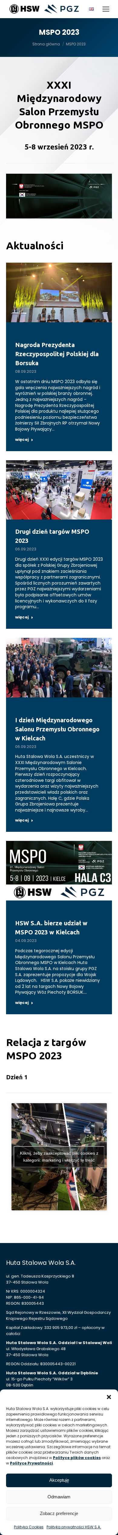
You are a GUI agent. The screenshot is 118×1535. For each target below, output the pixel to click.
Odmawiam (59, 1496)
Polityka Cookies (29, 1527)
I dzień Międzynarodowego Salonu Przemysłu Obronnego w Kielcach (57, 729)
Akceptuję (59, 1480)
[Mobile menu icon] (106, 9)
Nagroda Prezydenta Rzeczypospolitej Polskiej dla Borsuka (57, 353)
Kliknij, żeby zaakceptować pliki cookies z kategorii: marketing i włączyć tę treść (59, 1157)
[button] (109, 1397)
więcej (22, 439)
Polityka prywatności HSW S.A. (74, 1527)
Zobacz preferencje (59, 1513)
